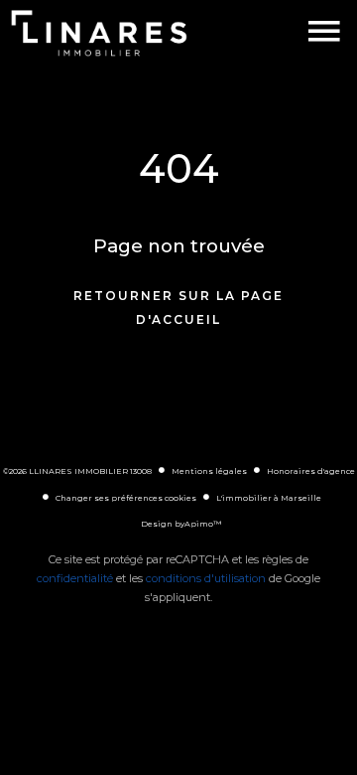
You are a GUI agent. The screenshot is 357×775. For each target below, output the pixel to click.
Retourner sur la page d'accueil (178, 307)
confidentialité (75, 578)
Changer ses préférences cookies (126, 498)
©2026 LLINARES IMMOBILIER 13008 (77, 471)
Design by (181, 524)
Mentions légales (209, 471)
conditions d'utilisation (206, 578)
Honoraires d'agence (311, 471)
